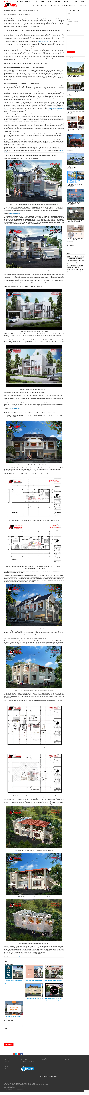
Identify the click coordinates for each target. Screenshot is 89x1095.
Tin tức (6, 1066)
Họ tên (5, 1024)
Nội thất (56, 5)
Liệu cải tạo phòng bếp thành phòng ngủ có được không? (75, 239)
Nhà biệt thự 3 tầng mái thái (75, 266)
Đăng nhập (74, 1)
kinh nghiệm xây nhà (78, 262)
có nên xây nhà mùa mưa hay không (75, 257)
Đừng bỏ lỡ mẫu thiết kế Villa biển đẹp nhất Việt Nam (75, 167)
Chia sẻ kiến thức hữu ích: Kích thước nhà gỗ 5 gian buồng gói (74, 148)
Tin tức (42, 1)
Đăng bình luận (8, 1044)
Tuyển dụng (57, 1)
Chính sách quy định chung (27, 1061)
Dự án (63, 5)
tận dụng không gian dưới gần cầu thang (75, 268)
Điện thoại (27, 1024)
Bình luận (6, 1028)
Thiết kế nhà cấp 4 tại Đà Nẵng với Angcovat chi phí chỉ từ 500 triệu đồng (75, 93)
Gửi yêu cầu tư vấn (72, 5)
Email (47, 1024)
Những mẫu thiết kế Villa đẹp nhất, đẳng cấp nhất (75, 185)
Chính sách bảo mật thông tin (27, 1064)
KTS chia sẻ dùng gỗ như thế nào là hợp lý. (75, 130)
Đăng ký (82, 1)
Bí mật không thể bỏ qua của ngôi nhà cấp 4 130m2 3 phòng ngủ (75, 221)
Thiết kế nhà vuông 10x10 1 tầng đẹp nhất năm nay (76, 112)
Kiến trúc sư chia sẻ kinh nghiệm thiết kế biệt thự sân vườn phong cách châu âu (13, 982)
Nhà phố (50, 5)
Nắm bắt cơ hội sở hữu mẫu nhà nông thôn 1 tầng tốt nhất (75, 203)
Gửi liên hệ (71, 51)
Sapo (24, 1089)
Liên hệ (49, 1)
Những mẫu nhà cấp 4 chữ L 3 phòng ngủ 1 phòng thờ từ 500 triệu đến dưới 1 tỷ (76, 76)
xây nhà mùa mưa (76, 271)
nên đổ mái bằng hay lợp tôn (75, 264)
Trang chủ (35, 1)
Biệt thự (43, 5)
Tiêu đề (68, 30)
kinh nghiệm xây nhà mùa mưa (74, 263)
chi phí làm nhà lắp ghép (72, 256)
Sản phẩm (7, 1064)
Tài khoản (66, 1)
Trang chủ (7, 1061)
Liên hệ (6, 1068)
